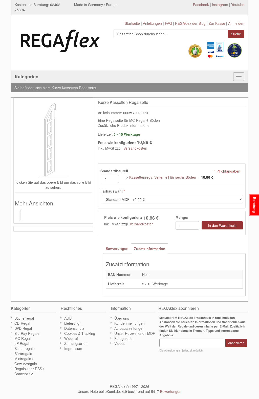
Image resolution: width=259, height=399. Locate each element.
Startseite (132, 23)
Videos (119, 343)
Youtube (237, 4)
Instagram (220, 4)
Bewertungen (116, 248)
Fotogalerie (123, 338)
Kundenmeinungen (129, 323)
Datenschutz (74, 328)
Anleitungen (152, 23)
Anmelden (236, 23)
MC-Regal (22, 338)
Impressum (73, 348)
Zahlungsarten (76, 343)
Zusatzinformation (149, 248)
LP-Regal (21, 343)
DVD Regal (23, 328)
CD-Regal (22, 323)
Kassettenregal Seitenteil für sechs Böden (162, 177)
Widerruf (71, 338)
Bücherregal (24, 318)
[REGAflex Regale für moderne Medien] (60, 38)
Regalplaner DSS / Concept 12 (29, 371)
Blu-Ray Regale (26, 333)
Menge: (182, 217)
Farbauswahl (112, 191)
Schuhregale (24, 348)
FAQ (168, 23)
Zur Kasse (217, 23)
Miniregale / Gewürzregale (25, 361)
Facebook (201, 4)
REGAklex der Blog (190, 23)
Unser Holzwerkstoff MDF (134, 333)
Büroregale (23, 353)
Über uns (121, 318)
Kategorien (26, 76)
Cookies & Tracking (79, 333)
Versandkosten (135, 148)
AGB (68, 318)
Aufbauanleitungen (129, 328)
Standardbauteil (114, 170)
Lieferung (71, 323)
